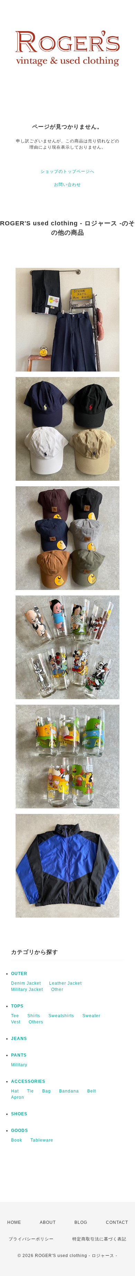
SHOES (19, 1113)
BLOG (80, 1222)
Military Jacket (27, 989)
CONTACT (117, 1222)
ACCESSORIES (28, 1081)
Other (57, 989)
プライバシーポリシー (31, 1239)
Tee (15, 1015)
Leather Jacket (65, 983)
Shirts (33, 1015)
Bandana (69, 1091)
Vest (15, 1022)
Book (16, 1140)
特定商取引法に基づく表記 (99, 1239)
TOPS (17, 1006)
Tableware (41, 1140)
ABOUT (48, 1222)
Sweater (91, 1015)
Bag (46, 1091)
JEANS (19, 1038)
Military (19, 1064)
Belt (91, 1091)
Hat (15, 1091)
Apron (17, 1097)
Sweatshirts (61, 1015)
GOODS (19, 1130)
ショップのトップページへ (67, 171)
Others (36, 1022)
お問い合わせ (67, 184)
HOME (14, 1222)
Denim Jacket (26, 983)
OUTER (19, 973)
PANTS (19, 1055)
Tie (30, 1091)
